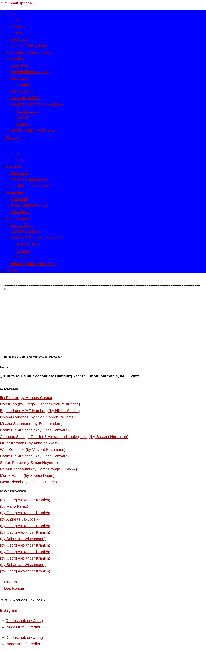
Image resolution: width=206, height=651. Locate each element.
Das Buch (19, 39)
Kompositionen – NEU (30, 72)
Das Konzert (27, 111)
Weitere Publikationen (29, 46)
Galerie (23, 117)
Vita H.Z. (18, 26)
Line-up (23, 123)
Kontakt (12, 136)
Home (11, 13)
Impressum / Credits (23, 627)
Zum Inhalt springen (17, 3)
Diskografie (20, 78)
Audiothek (19, 65)
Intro (15, 20)
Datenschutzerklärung (24, 620)
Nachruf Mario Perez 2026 (33, 130)
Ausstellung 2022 (25, 98)
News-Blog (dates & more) (28, 52)
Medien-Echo (22, 91)
